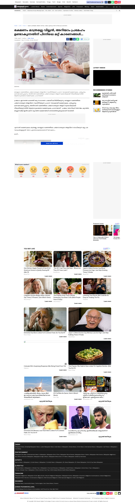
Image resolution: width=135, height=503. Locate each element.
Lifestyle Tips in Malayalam (39, 468)
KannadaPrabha (40, 2)
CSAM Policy (55, 498)
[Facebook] (106, 2)
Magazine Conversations (92, 475)
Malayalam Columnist (79, 475)
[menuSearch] (120, 7)
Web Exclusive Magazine (50, 477)
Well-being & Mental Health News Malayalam (63, 470)
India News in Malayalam (61, 446)
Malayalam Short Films (53, 454)
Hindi (63, 2)
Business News (19, 483)
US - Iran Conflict (57, 10)
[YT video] (116, 2)
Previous (116, 11)
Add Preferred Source (94, 2)
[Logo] (22, 7)
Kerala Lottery (78, 10)
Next (119, 11)
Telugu (49, 2)
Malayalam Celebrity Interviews (77, 456)
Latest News (35, 6)
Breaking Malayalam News (32, 446)
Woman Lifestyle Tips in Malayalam (25, 470)
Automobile (100, 6)
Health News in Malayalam (73, 468)
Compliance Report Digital (101, 498)
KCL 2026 (48, 10)
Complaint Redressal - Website (69, 498)
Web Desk (31, 38)
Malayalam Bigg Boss (109, 454)
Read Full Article (52, 143)
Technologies (39, 483)
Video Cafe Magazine (78, 477)
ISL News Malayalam (68, 462)
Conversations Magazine (36, 477)
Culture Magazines (105, 475)
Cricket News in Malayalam (38, 462)
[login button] (114, 7)
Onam (24, 10)
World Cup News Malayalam (95, 462)
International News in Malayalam (93, 446)
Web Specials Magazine (65, 477)
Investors (112, 498)
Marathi (69, 2)
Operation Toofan (68, 10)
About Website (24, 498)
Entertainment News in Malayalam (36, 454)
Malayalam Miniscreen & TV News (58, 456)
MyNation (75, 2)
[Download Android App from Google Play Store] (116, 493)
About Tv (32, 498)
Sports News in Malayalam (22, 462)
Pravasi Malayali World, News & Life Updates (27, 489)
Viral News (18, 448)
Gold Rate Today (88, 10)
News (43, 6)
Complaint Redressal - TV (86, 498)
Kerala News (72, 446)
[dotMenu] (107, 6)
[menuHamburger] (117, 7)
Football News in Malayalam (54, 462)
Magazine (67, 6)
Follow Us (86, 39)
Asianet (21, 493)
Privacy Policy (47, 498)
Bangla (59, 2)
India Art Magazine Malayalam (53, 475)
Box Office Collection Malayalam (24, 456)
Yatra (92, 6)
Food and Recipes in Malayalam (56, 468)
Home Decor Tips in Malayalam (90, 468)
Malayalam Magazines (21, 475)
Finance (56, 483)
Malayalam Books (67, 475)
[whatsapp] (112, 2)
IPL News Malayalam (80, 462)
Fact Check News (48, 483)
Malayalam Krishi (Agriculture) (36, 475)
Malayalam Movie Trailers (82, 454)
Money (87, 6)
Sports (60, 6)
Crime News (80, 446)
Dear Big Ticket (54, 489)
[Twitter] (109, 2)
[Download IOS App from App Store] (119, 493)
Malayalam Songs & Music (41, 456)
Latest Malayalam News (47, 446)
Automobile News (29, 483)
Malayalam (18, 2)
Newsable (25, 2)
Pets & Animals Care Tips (43, 470)
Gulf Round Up (45, 489)
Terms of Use (39, 498)
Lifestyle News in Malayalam (23, 468)
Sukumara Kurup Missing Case (35, 10)
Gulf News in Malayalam (110, 446)
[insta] (119, 2)
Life (73, 6)
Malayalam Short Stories (22, 477)
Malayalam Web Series (96, 454)
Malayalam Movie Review (67, 454)
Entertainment (51, 6)
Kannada (32, 2)
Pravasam (80, 6)
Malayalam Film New (20, 454)
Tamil (53, 2)
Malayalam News (19, 446)
